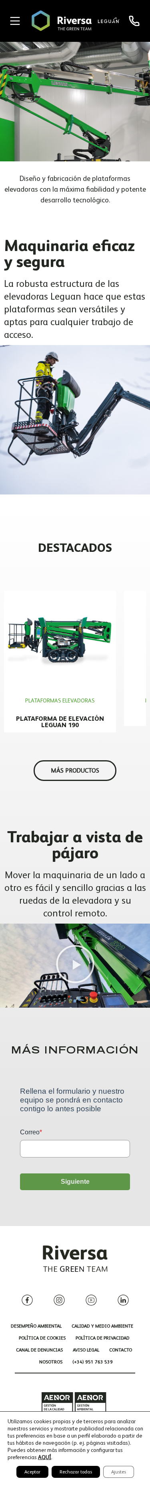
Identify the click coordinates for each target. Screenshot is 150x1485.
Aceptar (32, 1472)
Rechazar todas (76, 1472)
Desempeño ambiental (36, 1326)
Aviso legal (86, 1350)
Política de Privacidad (103, 1338)
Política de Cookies (42, 1338)
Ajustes (118, 1472)
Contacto (120, 1350)
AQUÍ (44, 1457)
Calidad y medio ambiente (102, 1326)
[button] (75, 965)
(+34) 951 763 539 (92, 1362)
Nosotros (50, 1362)
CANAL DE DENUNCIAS (39, 1350)
